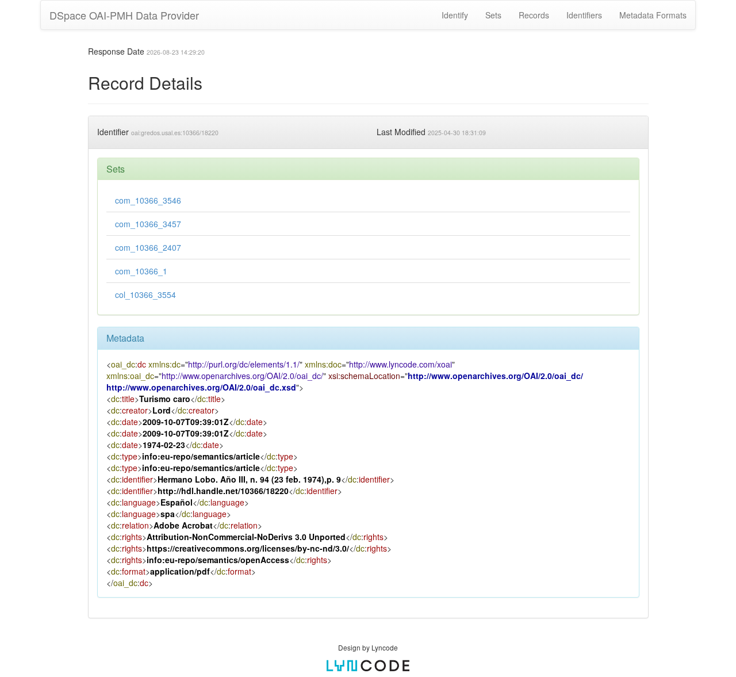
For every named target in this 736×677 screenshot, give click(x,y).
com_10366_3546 (148, 200)
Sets (493, 15)
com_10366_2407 (148, 247)
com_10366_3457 (148, 224)
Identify (455, 15)
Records (534, 15)
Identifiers (584, 15)
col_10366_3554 (145, 294)
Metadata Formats (653, 15)
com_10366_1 (141, 271)
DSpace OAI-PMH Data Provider (124, 14)
